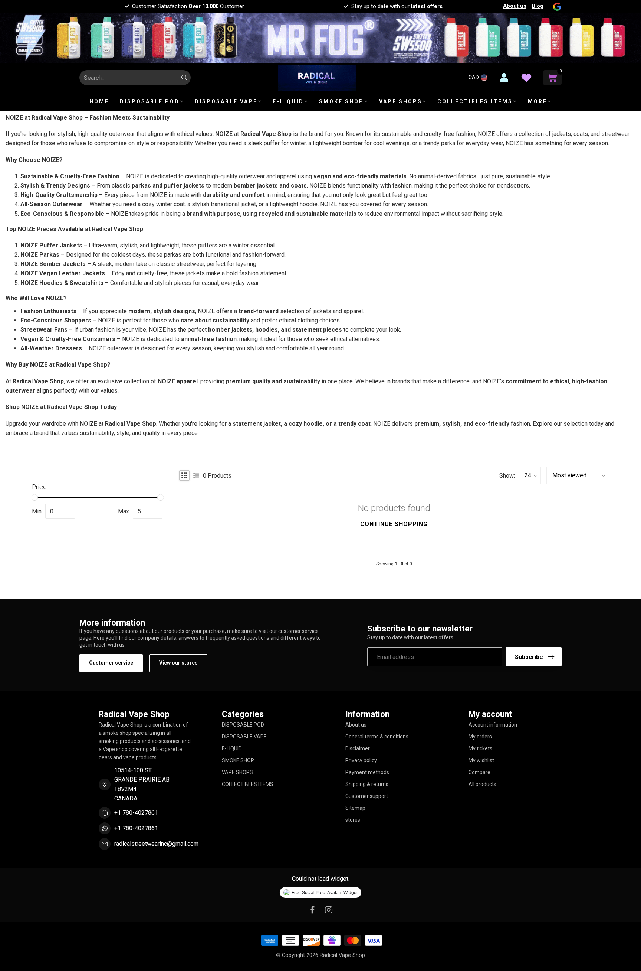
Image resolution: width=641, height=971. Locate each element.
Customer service (111, 663)
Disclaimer (357, 748)
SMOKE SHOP (341, 101)
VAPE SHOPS (400, 101)
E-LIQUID (288, 101)
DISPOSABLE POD (150, 101)
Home (99, 101)
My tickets (480, 748)
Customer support (366, 796)
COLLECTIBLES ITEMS (475, 101)
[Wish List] (526, 77)
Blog (537, 6)
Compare (479, 772)
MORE (537, 101)
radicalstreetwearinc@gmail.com (156, 843)
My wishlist (481, 760)
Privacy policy (361, 760)
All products (482, 784)
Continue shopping (394, 523)
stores (352, 820)
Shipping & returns (366, 784)
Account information (493, 725)
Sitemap (355, 808)
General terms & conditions (376, 737)
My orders (480, 737)
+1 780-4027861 (136, 812)
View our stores (178, 663)
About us (514, 6)
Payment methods (367, 772)
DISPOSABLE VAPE (226, 101)
